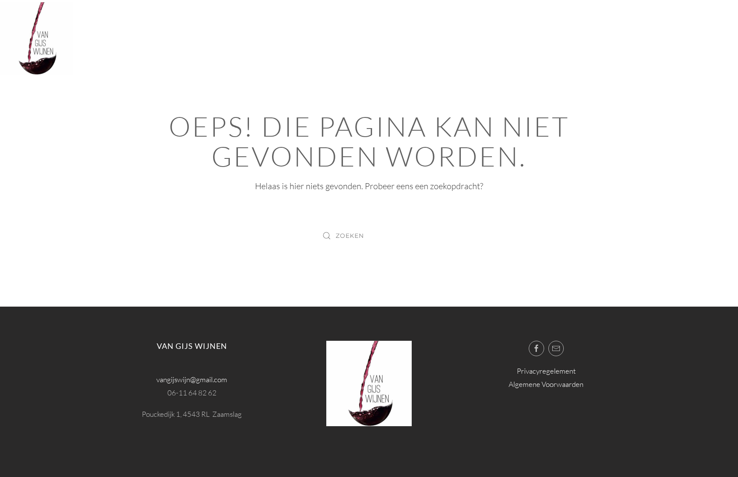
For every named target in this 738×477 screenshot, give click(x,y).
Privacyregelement (546, 370)
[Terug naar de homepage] (36, 38)
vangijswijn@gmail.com (191, 379)
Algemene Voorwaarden (546, 384)
